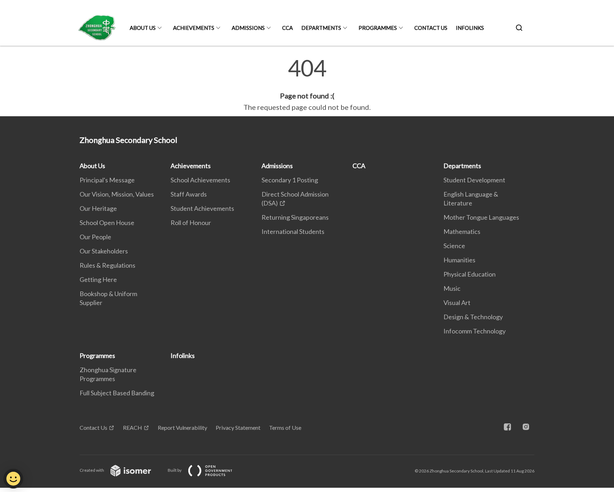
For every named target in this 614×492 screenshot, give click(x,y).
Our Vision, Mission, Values (117, 194)
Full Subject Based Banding (117, 393)
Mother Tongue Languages (481, 217)
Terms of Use (285, 427)
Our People (95, 237)
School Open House (107, 222)
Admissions (248, 28)
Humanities (459, 260)
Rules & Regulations (107, 265)
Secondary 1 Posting (290, 180)
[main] (307, 85)
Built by (175, 470)
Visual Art (456, 302)
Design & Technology (473, 317)
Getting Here (98, 279)
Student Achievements (202, 208)
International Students (293, 231)
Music (451, 288)
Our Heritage (98, 208)
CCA (287, 28)
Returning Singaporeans (295, 217)
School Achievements (200, 180)
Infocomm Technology (474, 331)
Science (454, 246)
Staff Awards (189, 194)
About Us (143, 28)
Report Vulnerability (182, 427)
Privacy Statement (238, 427)
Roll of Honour (191, 222)
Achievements (193, 28)
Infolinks (470, 28)
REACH (132, 427)
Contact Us (430, 28)
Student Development (474, 180)
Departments (321, 28)
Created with (92, 470)
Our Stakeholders (104, 251)
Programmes (378, 28)
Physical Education (469, 274)
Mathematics (461, 231)
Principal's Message (107, 180)
